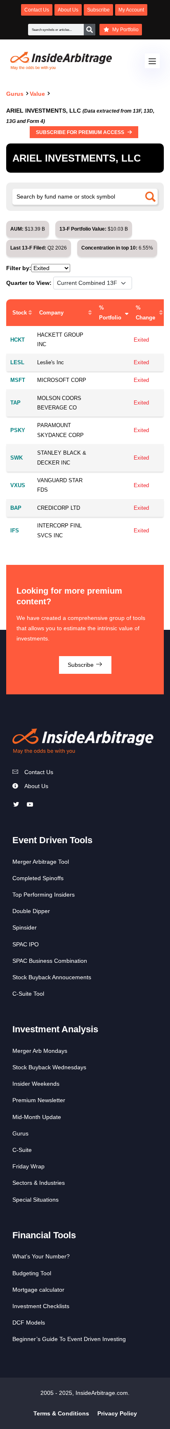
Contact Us (38, 772)
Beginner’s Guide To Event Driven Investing (69, 1339)
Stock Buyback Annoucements (51, 977)
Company (51, 313)
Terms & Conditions (61, 1413)
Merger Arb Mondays (39, 1050)
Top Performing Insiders (43, 894)
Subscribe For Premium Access (80, 132)
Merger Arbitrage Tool (40, 861)
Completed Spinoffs (38, 878)
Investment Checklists (40, 1306)
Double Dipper (31, 911)
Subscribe (81, 664)
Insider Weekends (35, 1083)
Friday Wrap (28, 1166)
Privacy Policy (117, 1413)
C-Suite (22, 1150)
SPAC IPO (25, 944)
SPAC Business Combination (49, 960)
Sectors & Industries (38, 1182)
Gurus (20, 1133)
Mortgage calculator (38, 1289)
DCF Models (28, 1322)
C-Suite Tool (28, 993)
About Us (36, 786)
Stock (19, 313)
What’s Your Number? (41, 1256)
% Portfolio (110, 312)
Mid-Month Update (36, 1117)
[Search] (89, 29)
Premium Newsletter (38, 1100)
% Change (145, 312)
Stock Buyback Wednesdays (49, 1067)
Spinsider (24, 927)
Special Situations (35, 1199)
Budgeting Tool (31, 1273)
